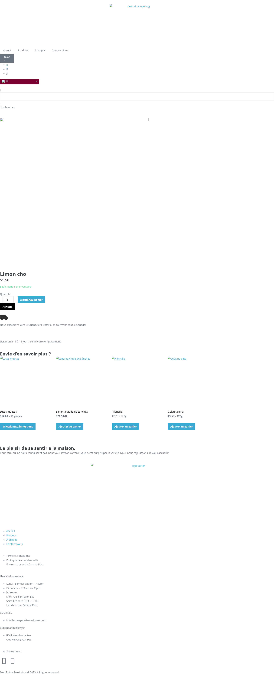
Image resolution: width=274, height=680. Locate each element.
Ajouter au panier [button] (70, 426)
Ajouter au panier (31, 300)
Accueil (7, 50)
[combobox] (137, 96)
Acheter (7, 306)
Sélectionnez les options (18, 426)
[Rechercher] (0, 90)
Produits (23, 50)
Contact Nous (60, 50)
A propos (40, 50)
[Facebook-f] (12, 661)
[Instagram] (4, 661)
